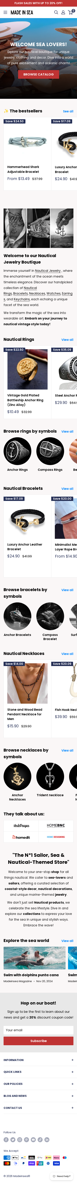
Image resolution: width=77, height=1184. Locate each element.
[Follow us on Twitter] (12, 1139)
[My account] (63, 12)
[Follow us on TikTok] (40, 1139)
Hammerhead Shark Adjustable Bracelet (23, 169)
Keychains (22, 299)
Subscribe (38, 1041)
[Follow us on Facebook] (6, 1139)
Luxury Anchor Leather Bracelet (24, 546)
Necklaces (37, 293)
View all (67, 340)
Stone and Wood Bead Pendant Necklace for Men (24, 714)
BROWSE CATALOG (38, 74)
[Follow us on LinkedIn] (46, 1139)
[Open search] (56, 12)
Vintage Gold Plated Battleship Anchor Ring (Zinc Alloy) (25, 400)
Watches (54, 293)
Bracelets (20, 293)
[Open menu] (5, 12)
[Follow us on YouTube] (33, 1139)
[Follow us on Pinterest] (26, 1139)
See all (68, 111)
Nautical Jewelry (48, 271)
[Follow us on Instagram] (19, 1139)
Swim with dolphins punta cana (31, 975)
